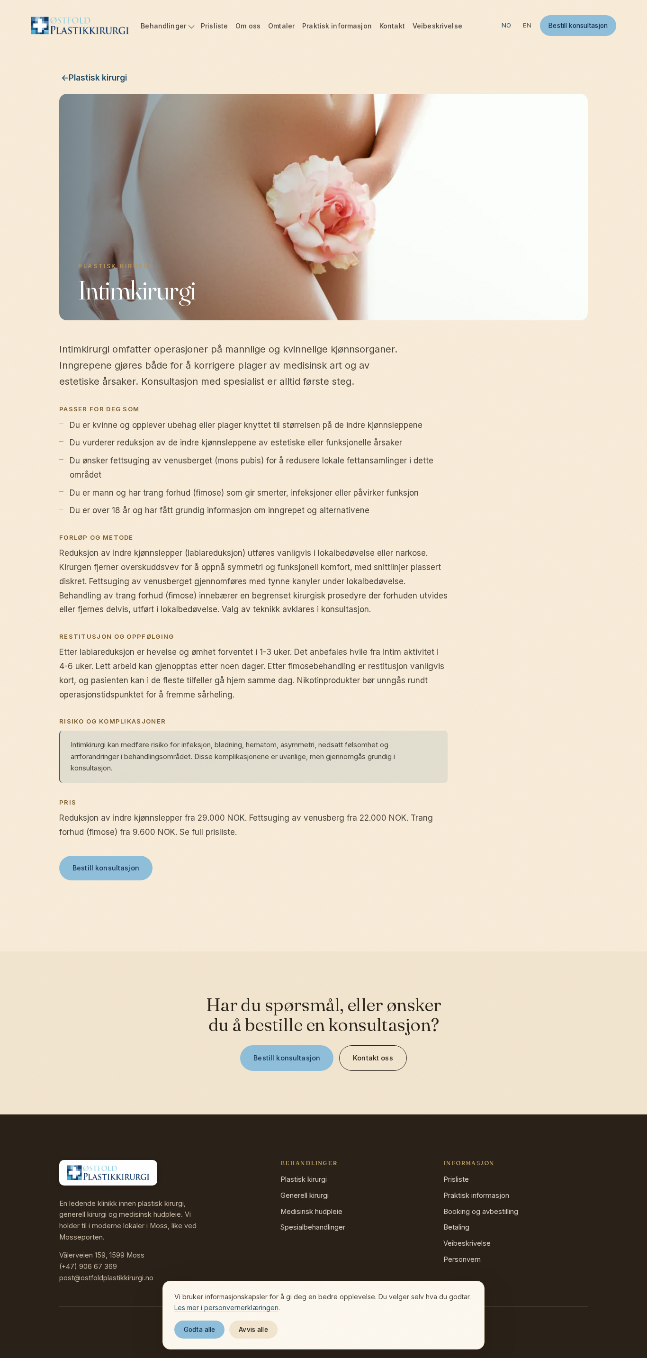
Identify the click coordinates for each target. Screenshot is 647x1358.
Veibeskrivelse (437, 26)
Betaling (456, 1227)
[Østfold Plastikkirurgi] (80, 26)
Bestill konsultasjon (578, 25)
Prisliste (214, 26)
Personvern (462, 1259)
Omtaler (281, 26)
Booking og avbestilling (480, 1211)
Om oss (248, 26)
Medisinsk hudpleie (311, 1211)
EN (527, 25)
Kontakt (392, 26)
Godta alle (199, 1329)
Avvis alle (253, 1329)
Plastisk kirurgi (303, 1179)
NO (506, 25)
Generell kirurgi (304, 1195)
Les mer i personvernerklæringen (226, 1308)
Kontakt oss (373, 1058)
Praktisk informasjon (337, 26)
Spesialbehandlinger (312, 1227)
